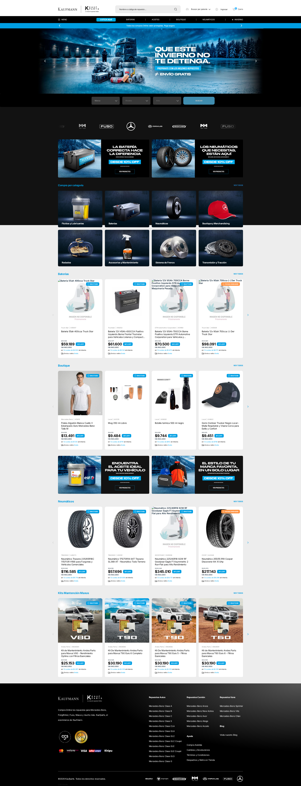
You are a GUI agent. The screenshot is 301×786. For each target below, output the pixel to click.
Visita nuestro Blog (228, 735)
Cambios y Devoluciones (198, 750)
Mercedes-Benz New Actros (200, 711)
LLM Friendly (63, 784)
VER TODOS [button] (238, 185)
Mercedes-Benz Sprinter (231, 706)
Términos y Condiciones (198, 755)
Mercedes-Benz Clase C (160, 716)
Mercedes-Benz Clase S (160, 721)
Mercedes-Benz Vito (229, 711)
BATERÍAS (130, 20)
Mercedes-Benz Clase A (160, 706)
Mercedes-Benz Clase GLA (162, 731)
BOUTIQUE (181, 20)
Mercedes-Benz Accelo (198, 726)
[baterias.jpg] (103, 158)
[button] (198, 9)
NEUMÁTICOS (209, 20)
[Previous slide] (59, 26)
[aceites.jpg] (103, 475)
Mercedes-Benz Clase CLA (162, 726)
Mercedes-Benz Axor (197, 716)
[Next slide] (241, 26)
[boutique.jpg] (197, 475)
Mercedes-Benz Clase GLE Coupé (165, 751)
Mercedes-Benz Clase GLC (162, 736)
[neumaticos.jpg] (197, 158)
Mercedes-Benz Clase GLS (161, 756)
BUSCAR (198, 101)
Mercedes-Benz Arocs (197, 706)
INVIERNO (239, 20)
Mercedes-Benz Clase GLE (161, 746)
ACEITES (155, 20)
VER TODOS (238, 366)
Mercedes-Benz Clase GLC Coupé (165, 741)
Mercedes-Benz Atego (197, 721)
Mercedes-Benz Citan (230, 716)
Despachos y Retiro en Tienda (201, 760)
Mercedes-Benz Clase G (160, 761)
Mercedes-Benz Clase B (160, 711)
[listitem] (80, 209)
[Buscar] (176, 9)
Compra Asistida (194, 745)
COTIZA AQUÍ (106, 19)
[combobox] (106, 101)
